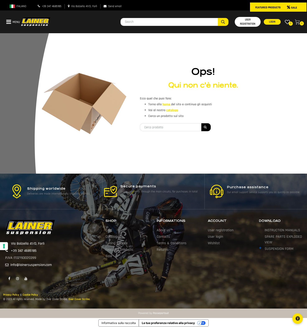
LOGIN (272, 21)
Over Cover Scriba (79, 299)
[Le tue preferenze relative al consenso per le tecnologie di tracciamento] (4, 246)
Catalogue (113, 236)
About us (163, 230)
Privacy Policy (11, 295)
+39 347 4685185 (51, 6)
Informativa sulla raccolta (118, 323)
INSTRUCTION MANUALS (282, 230)
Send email (115, 6)
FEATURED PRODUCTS (268, 7)
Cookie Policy (30, 295)
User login (215, 236)
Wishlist (214, 243)
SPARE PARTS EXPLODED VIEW (283, 239)
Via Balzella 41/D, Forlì (84, 6)
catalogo (172, 110)
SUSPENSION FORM (279, 248)
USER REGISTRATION (247, 21)
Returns (163, 249)
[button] (223, 22)
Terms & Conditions (171, 243)
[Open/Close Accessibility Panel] (297, 318)
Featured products (119, 249)
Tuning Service (116, 243)
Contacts (163, 236)
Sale (108, 256)
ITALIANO (20, 6)
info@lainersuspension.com (31, 264)
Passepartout (161, 313)
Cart (108, 230)
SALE (294, 8)
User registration (220, 230)
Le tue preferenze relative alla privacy (168, 323)
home (166, 104)
